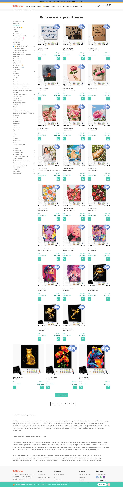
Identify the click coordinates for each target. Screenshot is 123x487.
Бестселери (16, 42)
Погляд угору (43, 289)
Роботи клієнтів (59, 474)
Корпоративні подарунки (61, 482)
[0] (106, 7)
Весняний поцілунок (69, 209)
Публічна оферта (84, 482)
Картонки (16, 23)
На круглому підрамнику (20, 50)
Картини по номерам (19, 421)
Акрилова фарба (18, 173)
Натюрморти (16, 69)
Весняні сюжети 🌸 (18, 38)
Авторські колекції (18, 52)
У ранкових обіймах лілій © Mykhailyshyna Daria (49, 169)
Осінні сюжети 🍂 (18, 65)
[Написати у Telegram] (97, 477)
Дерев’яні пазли (17, 158)
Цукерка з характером (44, 249)
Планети (15, 117)
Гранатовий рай (93, 209)
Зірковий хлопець (93, 249)
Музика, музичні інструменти (21, 86)
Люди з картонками (93, 49)
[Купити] (58, 58)
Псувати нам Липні (68, 49)
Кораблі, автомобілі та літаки (21, 84)
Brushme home (17, 154)
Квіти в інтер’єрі (93, 89)
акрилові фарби (75, 445)
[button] (49, 55)
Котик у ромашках (93, 169)
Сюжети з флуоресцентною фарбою (23, 113)
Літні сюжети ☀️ (18, 27)
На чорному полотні (19, 48)
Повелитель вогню (68, 329)
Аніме (14, 134)
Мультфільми (17, 140)
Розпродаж (16, 44)
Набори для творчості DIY (20, 156)
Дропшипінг (58, 480)
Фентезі (15, 142)
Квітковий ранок (43, 209)
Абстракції (16, 92)
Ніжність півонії (93, 129)
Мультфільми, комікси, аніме (21, 88)
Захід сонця (16, 123)
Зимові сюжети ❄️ (18, 67)
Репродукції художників (20, 94)
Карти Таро (16, 56)
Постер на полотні (18, 152)
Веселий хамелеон (84, 378)
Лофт (14, 136)
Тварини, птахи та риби (20, 36)
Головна (14, 10)
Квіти (14, 29)
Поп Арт (15, 77)
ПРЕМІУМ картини (18, 105)
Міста (14, 109)
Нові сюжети (16, 25)
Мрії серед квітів (43, 129)
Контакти (82, 477)
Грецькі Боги (16, 61)
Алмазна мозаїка (18, 150)
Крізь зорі (43, 329)
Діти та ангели (17, 75)
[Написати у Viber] (104, 477)
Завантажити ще (61, 395)
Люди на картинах (18, 40)
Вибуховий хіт (43, 89)
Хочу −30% (102, 484)
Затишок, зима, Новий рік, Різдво (22, 90)
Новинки (15, 148)
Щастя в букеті (68, 129)
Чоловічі (15, 82)
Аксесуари (16, 169)
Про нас (81, 480)
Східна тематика (18, 63)
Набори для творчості (19, 144)
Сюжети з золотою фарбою (21, 111)
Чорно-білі (16, 115)
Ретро (14, 132)
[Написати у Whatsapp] (101, 477)
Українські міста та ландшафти (22, 54)
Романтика (16, 73)
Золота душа (18, 378)
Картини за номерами (23, 10)
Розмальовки (17, 163)
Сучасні (15, 125)
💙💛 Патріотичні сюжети (20, 46)
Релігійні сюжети (18, 34)
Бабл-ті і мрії (68, 289)
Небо (14, 119)
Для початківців (17, 96)
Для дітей (16, 98)
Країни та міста (17, 59)
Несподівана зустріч (69, 249)
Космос (15, 79)
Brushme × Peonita (18, 21)
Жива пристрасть (51, 378)
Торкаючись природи (69, 89)
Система (43, 49)
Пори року (16, 138)
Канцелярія (16, 171)
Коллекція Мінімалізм (19, 102)
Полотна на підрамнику (20, 165)
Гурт (55, 477)
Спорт (15, 107)
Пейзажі (15, 31)
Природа (15, 71)
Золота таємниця (93, 289)
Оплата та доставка (85, 474)
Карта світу (16, 130)
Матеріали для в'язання (20, 167)
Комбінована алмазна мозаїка (22, 161)
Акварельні (16, 128)
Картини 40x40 (17, 100)
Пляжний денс (68, 169)
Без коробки (16, 121)
